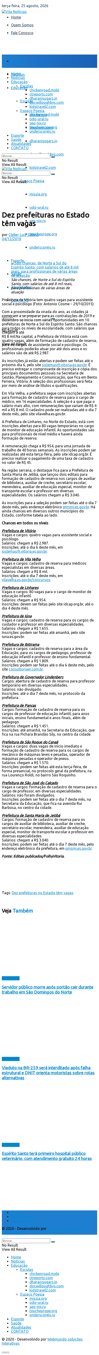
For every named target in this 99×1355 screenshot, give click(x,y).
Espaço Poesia (32, 181)
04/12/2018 (11, 239)
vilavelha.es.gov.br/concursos (26, 580)
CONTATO (20, 148)
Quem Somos (22, 25)
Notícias (18, 78)
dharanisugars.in (43, 141)
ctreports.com (41, 94)
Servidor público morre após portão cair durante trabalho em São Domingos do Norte (47, 990)
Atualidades (21, 144)
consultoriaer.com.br (26, 669)
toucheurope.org (43, 234)
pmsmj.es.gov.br (76, 507)
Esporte (17, 260)
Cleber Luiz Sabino (24, 235)
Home (16, 17)
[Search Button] (53, 157)
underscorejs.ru (42, 247)
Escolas (26, 86)
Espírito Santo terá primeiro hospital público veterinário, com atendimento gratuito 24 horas (47, 1156)
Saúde (16, 139)
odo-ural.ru (38, 207)
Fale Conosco (22, 33)
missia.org (38, 194)
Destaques (11, 978)
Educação (19, 88)
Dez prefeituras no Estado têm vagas (42, 893)
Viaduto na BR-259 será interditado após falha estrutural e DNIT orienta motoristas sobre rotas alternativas (48, 1072)
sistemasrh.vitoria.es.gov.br (64, 365)
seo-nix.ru (37, 221)
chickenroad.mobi (44, 90)
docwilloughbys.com (46, 102)
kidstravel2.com (42, 167)
